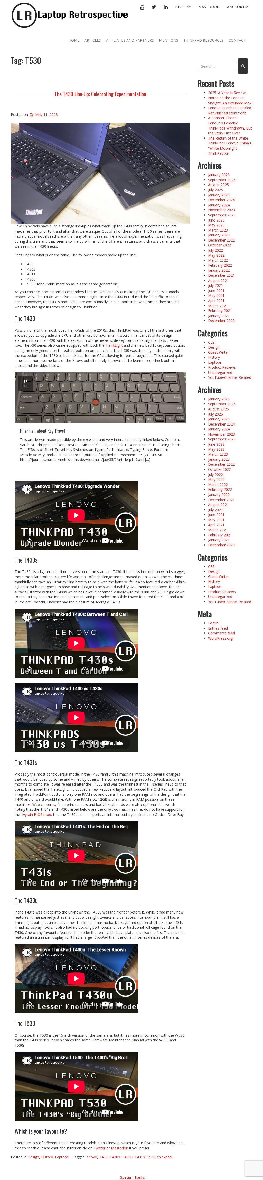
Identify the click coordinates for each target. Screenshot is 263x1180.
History (47, 1157)
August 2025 (218, 184)
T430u (127, 1157)
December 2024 (221, 199)
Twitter (99, 1148)
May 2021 (216, 295)
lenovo (91, 1157)
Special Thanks (132, 1177)
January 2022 (219, 270)
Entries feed (218, 628)
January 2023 (219, 235)
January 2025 (219, 194)
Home (74, 40)
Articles (92, 40)
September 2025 (222, 179)
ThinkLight (114, 345)
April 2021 (216, 300)
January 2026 (219, 174)
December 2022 (221, 240)
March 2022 (218, 260)
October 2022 (219, 245)
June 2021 (216, 290)
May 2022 (216, 255)
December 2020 (221, 320)
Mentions (168, 40)
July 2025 (215, 189)
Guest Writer (218, 352)
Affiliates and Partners (130, 40)
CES (211, 342)
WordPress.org (220, 638)
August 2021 (218, 280)
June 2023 (216, 220)
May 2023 (216, 225)
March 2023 (218, 230)
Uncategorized (220, 372)
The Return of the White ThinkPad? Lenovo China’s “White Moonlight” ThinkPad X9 (229, 146)
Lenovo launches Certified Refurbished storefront (229, 110)
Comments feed (221, 633)
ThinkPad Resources (203, 40)
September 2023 (222, 215)
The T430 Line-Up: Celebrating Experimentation (100, 94)
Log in (213, 623)
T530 (151, 1157)
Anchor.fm (237, 6)
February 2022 (220, 265)
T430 (103, 1157)
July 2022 (215, 250)
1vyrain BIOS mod (36, 814)
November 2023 (221, 209)
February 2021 (220, 310)
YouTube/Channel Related (229, 377)
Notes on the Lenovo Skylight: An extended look (229, 100)
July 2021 (215, 285)
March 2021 (218, 305)
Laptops (62, 1157)
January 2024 (219, 204)
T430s (115, 1157)
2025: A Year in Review (227, 92)
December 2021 (221, 275)
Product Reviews (222, 367)
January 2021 (219, 315)
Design (33, 1157)
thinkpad (164, 1157)
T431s (140, 1157)
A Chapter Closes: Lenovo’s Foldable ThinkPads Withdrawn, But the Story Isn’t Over (230, 125)
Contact (237, 40)
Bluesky (183, 6)
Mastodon (209, 6)
